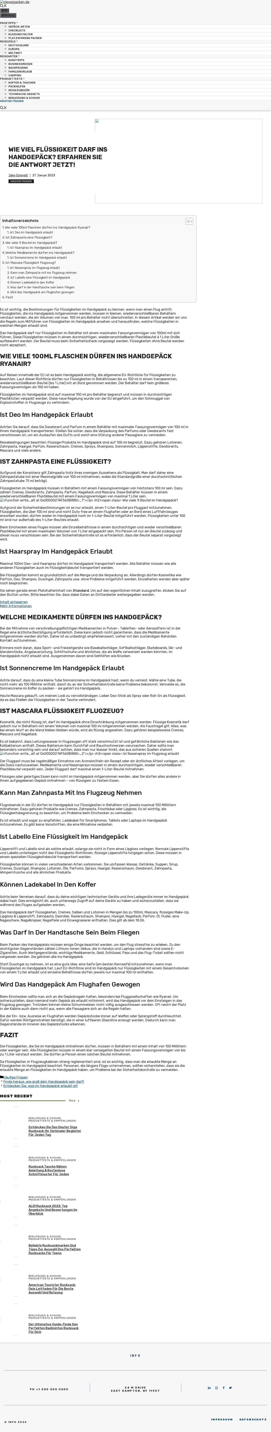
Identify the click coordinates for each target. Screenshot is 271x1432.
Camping (14, 75)
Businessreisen (20, 64)
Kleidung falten (20, 34)
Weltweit (15, 52)
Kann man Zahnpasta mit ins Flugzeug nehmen (43, 273)
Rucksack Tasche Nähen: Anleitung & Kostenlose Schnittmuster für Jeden (49, 1170)
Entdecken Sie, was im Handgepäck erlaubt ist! (40, 1086)
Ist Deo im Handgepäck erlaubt (31, 232)
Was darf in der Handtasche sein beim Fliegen (42, 287)
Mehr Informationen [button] (16, 606)
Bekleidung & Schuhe (24, 97)
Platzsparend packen (25, 38)
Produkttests (11, 78)
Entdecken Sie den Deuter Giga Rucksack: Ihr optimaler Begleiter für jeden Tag (55, 1131)
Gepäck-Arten (19, 26)
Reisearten (8, 56)
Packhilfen (16, 86)
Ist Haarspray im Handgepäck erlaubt (36, 248)
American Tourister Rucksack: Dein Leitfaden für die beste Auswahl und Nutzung (52, 1288)
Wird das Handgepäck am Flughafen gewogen (42, 292)
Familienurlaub (20, 71)
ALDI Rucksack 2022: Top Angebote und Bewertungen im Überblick (53, 1210)
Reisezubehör (19, 90)
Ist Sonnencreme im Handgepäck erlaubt (38, 258)
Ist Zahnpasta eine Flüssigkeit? (29, 237)
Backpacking (18, 67)
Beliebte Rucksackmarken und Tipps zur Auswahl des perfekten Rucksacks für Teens (55, 1249)
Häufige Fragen (12, 101)
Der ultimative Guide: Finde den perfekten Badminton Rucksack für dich (54, 1328)
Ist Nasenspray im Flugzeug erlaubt (35, 268)
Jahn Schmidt (18, 175)
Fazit (9, 297)
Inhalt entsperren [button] (14, 602)
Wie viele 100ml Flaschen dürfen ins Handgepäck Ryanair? (47, 227)
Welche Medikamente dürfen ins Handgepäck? (40, 253)
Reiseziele (8, 41)
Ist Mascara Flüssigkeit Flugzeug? (31, 263)
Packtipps (8, 22)
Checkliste (16, 30)
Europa (13, 49)
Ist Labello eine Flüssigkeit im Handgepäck (40, 277)
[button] (187, 221)
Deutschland (18, 45)
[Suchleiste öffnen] (3, 6)
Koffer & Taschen (21, 82)
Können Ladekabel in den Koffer (32, 282)
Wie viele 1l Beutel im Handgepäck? (31, 243)
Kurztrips (16, 60)
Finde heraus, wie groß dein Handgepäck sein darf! (43, 1082)
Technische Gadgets (24, 94)
